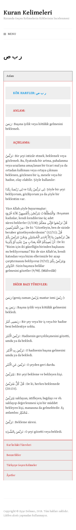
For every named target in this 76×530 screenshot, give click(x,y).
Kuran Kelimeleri (28, 12)
